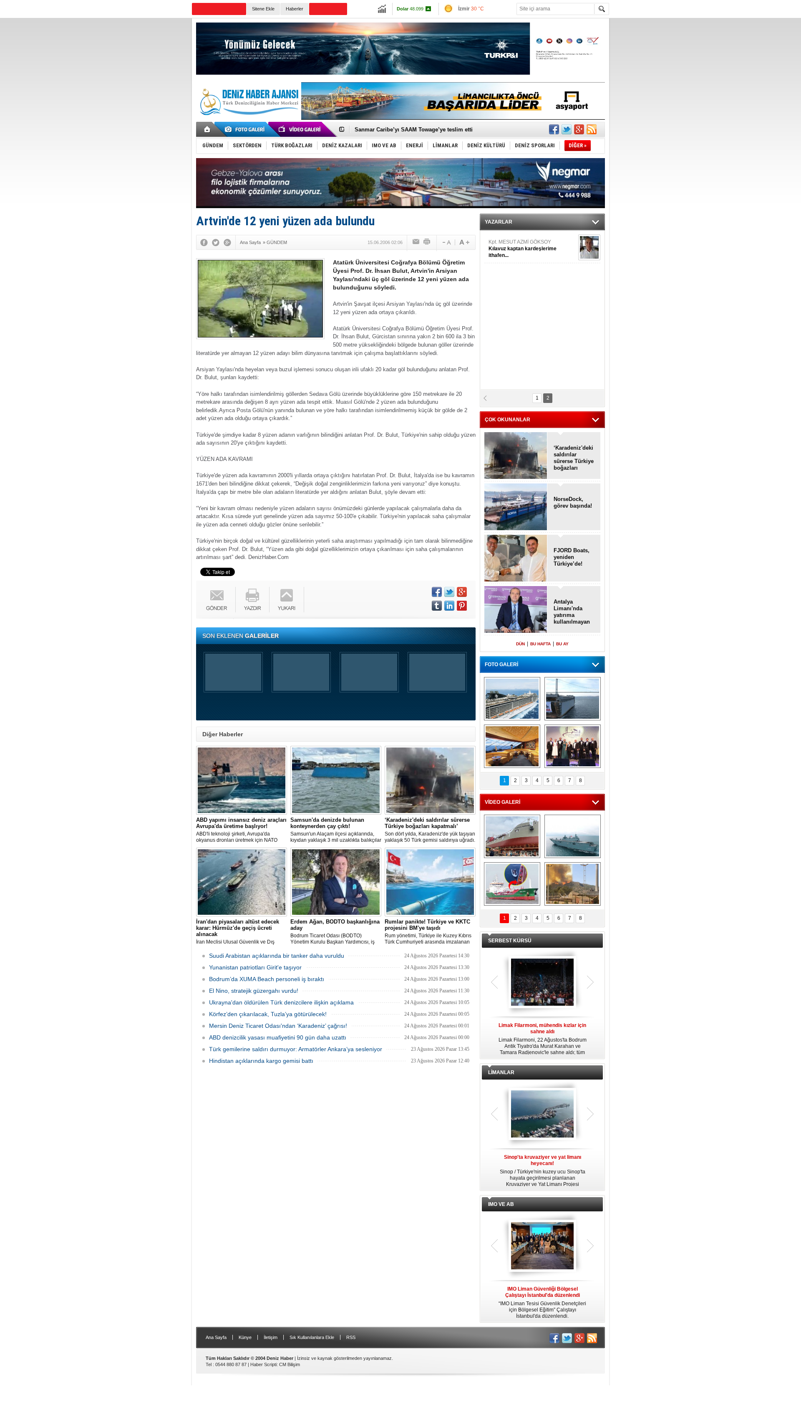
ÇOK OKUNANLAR (507, 420)
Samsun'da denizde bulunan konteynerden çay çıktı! (422, 129)
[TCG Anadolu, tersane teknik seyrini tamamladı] (572, 836)
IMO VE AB (501, 1204)
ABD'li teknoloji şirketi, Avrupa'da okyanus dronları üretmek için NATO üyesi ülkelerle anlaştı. (241, 830)
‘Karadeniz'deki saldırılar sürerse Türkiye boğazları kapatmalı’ (574, 458)
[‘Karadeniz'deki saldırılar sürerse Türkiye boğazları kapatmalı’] (430, 780)
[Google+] (227, 242)
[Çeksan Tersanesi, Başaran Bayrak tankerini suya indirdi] (512, 836)
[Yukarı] (287, 599)
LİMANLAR (501, 1072)
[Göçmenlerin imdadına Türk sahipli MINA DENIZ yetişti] (512, 884)
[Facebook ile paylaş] (554, 129)
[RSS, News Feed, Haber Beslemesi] (592, 129)
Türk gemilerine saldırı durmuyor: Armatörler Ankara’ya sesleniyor (295, 1049)
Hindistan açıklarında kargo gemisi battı (261, 1060)
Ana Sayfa (216, 1337)
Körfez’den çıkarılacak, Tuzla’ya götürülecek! (268, 1014)
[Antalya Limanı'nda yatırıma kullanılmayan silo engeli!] (515, 610)
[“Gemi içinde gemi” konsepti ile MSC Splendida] (512, 698)
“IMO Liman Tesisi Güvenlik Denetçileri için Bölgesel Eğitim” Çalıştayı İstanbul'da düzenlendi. (542, 1302)
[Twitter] (215, 242)
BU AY (562, 644)
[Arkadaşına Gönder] (416, 242)
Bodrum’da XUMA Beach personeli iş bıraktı (266, 979)
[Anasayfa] (207, 129)
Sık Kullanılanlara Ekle (312, 1337)
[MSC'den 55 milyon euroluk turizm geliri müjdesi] (512, 746)
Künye (245, 1337)
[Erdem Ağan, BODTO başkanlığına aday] (335, 882)
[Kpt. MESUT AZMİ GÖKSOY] (589, 247)
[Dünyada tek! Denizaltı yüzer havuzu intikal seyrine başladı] (572, 698)
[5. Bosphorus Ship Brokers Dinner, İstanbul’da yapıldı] (572, 746)
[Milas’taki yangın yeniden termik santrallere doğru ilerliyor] (572, 884)
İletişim (270, 1337)
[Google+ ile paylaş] (579, 129)
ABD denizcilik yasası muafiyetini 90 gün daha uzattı (277, 1037)
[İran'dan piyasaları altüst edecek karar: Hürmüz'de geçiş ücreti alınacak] (241, 882)
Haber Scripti (263, 1364)
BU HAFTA (540, 644)
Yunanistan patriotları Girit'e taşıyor (255, 967)
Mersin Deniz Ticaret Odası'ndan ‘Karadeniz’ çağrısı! (278, 1025)
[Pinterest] (462, 606)
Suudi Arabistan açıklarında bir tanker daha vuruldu (276, 955)
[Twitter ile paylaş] (567, 129)
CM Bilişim (289, 1364)
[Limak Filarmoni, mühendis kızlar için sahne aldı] (542, 983)
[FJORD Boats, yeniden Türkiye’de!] (515, 559)
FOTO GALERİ (501, 664)
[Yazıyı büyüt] (464, 242)
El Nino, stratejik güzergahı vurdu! (253, 990)
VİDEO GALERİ (502, 802)
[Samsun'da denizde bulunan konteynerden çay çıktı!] (335, 780)
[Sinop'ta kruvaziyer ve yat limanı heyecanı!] (542, 1114)
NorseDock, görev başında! (573, 502)
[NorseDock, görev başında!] (515, 507)
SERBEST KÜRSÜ (509, 941)
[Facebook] (204, 242)
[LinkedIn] (449, 606)
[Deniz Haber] (248, 120)
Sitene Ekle (263, 8)
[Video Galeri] (300, 129)
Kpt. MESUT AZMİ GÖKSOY (523, 248)
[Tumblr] (437, 606)
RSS (350, 1337)
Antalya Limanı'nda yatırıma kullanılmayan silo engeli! (572, 612)
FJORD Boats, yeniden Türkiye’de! (571, 557)
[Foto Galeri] (246, 129)
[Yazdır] (427, 242)
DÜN (520, 644)
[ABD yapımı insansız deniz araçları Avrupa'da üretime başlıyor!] (241, 780)
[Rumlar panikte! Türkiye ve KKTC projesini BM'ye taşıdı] (430, 882)
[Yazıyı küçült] (446, 242)
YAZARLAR (498, 222)
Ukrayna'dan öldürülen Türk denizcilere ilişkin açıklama (281, 1002)
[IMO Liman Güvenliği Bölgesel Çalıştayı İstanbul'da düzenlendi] (542, 1246)
